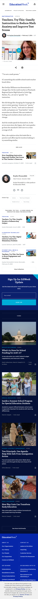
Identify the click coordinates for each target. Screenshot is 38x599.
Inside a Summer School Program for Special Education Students (17, 402)
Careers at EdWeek (8, 560)
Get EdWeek (6, 565)
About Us (5, 542)
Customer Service (25, 553)
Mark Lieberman (7, 362)
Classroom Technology (10, 232)
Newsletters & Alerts (8, 572)
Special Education (9, 398)
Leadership (8, 10)
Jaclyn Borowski (7, 227)
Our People (5, 553)
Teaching (5, 152)
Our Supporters (7, 556)
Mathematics (7, 16)
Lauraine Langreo (7, 163)
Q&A (11, 152)
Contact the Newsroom (27, 556)
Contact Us (24, 542)
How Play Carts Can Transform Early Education (16, 505)
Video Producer (17, 179)
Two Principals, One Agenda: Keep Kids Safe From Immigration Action (17, 454)
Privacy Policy (20, 589)
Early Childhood (8, 501)
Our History (5, 549)
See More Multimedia (19, 528)
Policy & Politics (19, 10)
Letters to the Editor (26, 546)
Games (14, 198)
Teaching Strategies (25, 198)
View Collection (19, 269)
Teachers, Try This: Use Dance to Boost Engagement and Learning (13, 256)
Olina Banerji (6, 467)
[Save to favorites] (35, 163)
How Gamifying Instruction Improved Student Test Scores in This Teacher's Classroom (13, 157)
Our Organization (7, 546)
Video (17, 16)
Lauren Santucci (7, 244)
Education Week (26, 179)
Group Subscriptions (8, 576)
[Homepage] (19, 4)
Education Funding (9, 347)
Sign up (19, 302)
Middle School (15, 202)
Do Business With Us (27, 565)
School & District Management (13, 448)
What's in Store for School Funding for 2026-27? (14, 351)
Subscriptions (6, 569)
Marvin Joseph (17, 362)
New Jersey (26, 202)
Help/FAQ (23, 549)
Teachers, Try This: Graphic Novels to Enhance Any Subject (12, 221)
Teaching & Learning (32, 10)
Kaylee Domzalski (14, 35)
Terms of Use (24, 594)
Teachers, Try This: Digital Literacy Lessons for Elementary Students (11, 239)
